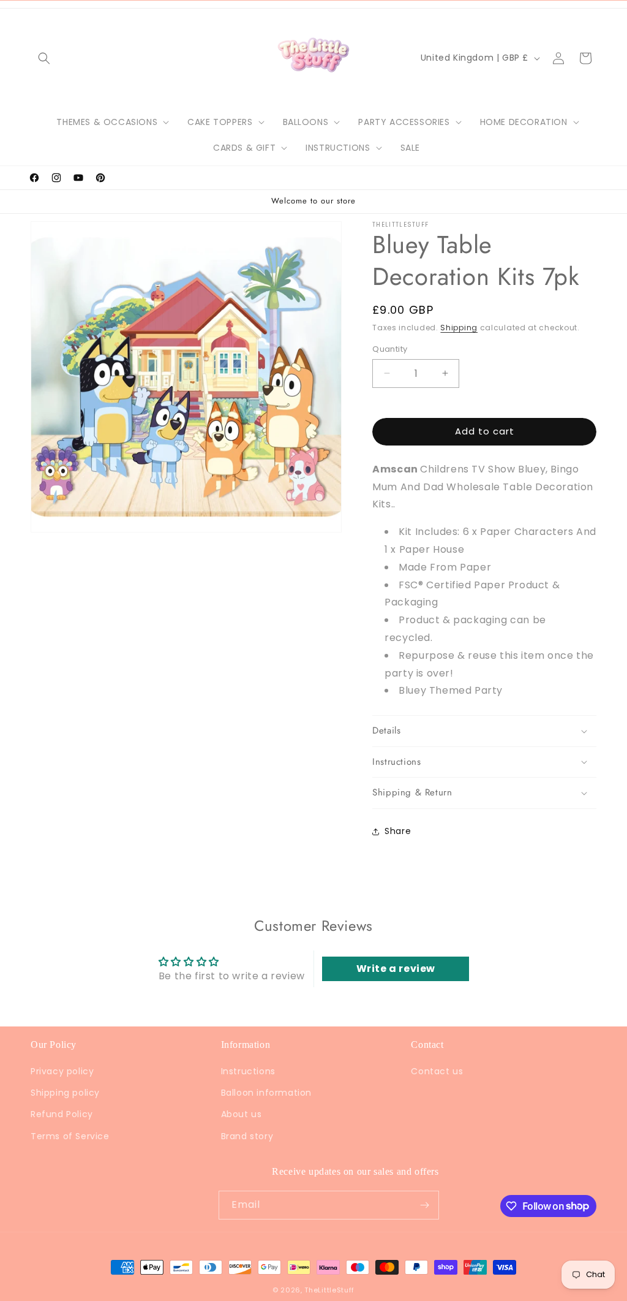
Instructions (248, 1071)
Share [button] (398, 831)
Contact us (437, 1071)
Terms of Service (70, 1136)
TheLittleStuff (329, 1290)
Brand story (247, 1136)
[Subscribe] (424, 1205)
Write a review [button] (395, 969)
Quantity (389, 349)
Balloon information (266, 1093)
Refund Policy (62, 1114)
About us (241, 1114)
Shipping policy (65, 1093)
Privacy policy (62, 1071)
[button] (44, 58)
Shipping (459, 327)
